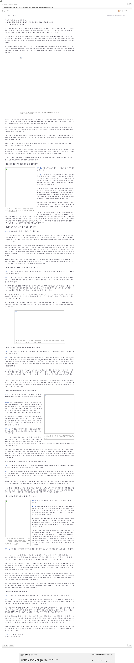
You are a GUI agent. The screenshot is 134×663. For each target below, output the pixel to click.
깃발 (71, 151)
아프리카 (13, 48)
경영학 (39, 50)
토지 (28, 410)
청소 (34, 455)
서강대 (55, 215)
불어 (7, 160)
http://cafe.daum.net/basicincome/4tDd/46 (116, 15)
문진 (51, 215)
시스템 (62, 129)
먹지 (58, 508)
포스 (32, 251)
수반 (52, 180)
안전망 (56, 158)
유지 (67, 129)
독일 (31, 50)
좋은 (16, 429)
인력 (63, 302)
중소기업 (37, 302)
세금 (18, 286)
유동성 (41, 253)
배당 (8, 412)
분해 (7, 585)
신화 (42, 510)
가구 (19, 360)
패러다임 (39, 506)
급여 (10, 263)
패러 (71, 506)
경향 (33, 288)
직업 (59, 239)
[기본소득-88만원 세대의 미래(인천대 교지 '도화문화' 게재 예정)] (5, 645)
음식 (56, 600)
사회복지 (50, 202)
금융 (44, 534)
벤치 (58, 235)
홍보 (63, 121)
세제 (50, 608)
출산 (20, 28)
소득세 (23, 410)
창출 (18, 280)
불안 (35, 135)
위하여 (66, 190)
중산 (27, 280)
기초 (35, 216)
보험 (14, 28)
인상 (56, 481)
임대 (72, 520)
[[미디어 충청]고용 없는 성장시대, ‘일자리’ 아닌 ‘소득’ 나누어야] (12, 645)
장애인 (55, 204)
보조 (59, 204)
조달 (32, 404)
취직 (62, 36)
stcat (5, 15)
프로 (69, 192)
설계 (14, 216)
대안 (35, 467)
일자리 (63, 30)
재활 (34, 453)
